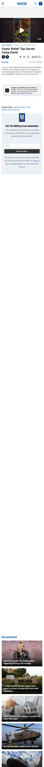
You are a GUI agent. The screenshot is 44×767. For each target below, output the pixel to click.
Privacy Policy (17, 164)
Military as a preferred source (21, 93)
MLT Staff (5, 62)
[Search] (35, 3)
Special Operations (7, 45)
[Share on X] (24, 57)
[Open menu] (3, 4)
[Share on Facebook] (20, 57)
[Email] (28, 57)
